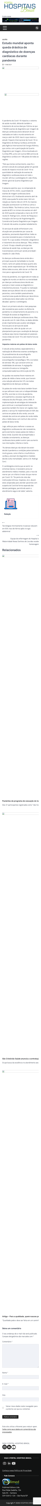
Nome (5, 1372)
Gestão (4, 39)
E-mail (5, 1383)
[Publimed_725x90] (20, 21)
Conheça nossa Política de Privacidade (17, 1470)
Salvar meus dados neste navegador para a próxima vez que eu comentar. (21, 1407)
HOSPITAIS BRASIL (27, 1502)
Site (3, 1395)
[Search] (37, 28)
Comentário (7, 1341)
